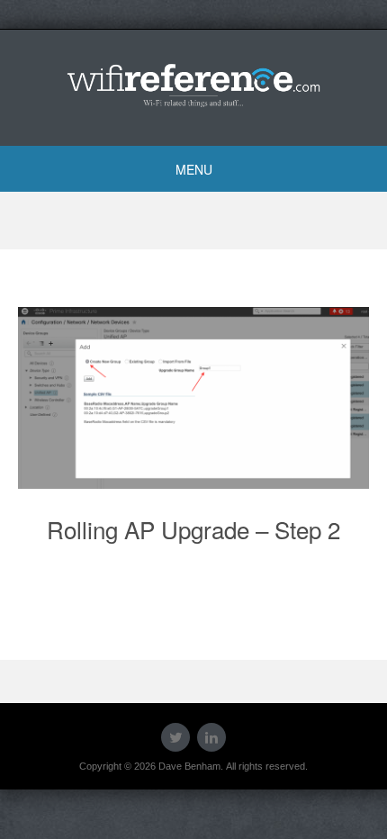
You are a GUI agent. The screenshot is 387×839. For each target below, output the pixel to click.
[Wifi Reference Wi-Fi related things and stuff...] (193, 85)
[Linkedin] (211, 737)
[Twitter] (175, 737)
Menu (194, 169)
